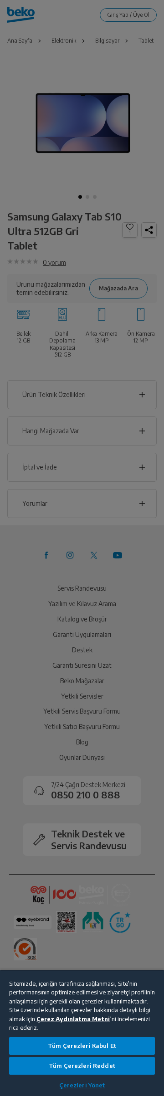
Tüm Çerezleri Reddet (82, 1065)
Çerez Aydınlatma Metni (73, 1019)
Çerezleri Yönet (82, 1085)
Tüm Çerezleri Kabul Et (82, 1045)
